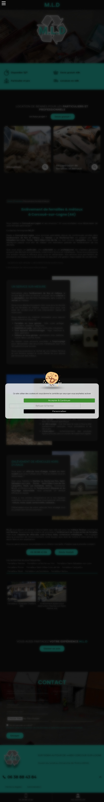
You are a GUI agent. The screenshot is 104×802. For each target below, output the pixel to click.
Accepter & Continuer (59, 400)
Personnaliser (59, 411)
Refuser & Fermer (45, 406)
